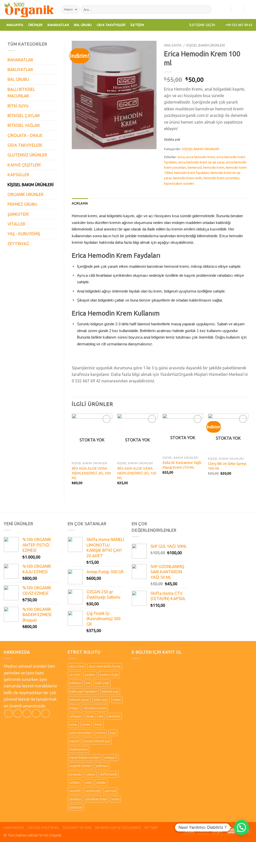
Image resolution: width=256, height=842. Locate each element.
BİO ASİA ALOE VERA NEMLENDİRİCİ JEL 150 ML (136, 473)
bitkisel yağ (110, 691)
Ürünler (35, 25)
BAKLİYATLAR (20, 69)
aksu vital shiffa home (104, 666)
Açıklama (80, 203)
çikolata (75, 799)
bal (88, 683)
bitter (117, 699)
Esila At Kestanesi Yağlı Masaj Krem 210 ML (181, 464)
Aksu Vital (76, 666)
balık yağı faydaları (83, 691)
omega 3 (110, 757)
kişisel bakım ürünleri (179, 183)
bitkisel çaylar (79, 699)
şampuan (75, 807)
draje (90, 716)
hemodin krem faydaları (191, 172)
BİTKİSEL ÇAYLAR (24, 115)
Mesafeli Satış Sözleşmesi (118, 827)
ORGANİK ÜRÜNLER (26, 194)
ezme (73, 724)
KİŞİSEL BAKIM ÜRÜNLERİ (31, 184)
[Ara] (206, 9)
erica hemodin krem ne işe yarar (201, 162)
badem (90, 674)
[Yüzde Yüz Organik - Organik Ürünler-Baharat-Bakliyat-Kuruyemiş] (29, 9)
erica (181, 157)
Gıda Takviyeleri (111, 25)
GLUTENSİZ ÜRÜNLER (27, 155)
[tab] (80, 203)
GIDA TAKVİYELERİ (25, 145)
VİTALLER (16, 224)
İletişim (137, 25)
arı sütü (74, 674)
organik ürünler (80, 765)
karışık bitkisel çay (97, 741)
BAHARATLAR (20, 60)
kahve (100, 732)
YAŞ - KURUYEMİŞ (24, 233)
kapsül (74, 741)
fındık (86, 724)
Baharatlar (58, 25)
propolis (75, 774)
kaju (113, 732)
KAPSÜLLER (18, 174)
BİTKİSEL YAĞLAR (24, 125)
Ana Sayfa (173, 45)
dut (101, 716)
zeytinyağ (92, 790)
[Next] (248, 453)
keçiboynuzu (78, 749)
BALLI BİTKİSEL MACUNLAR (21, 92)
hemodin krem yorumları (221, 178)
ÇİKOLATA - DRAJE (25, 135)
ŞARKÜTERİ (18, 214)
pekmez (102, 765)
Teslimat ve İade (77, 827)
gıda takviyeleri (80, 732)
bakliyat (75, 683)
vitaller (101, 782)
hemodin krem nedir (187, 178)
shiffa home (108, 774)
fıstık (98, 724)
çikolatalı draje (96, 799)
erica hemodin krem (200, 157)
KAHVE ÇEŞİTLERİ (24, 165)
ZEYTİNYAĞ (18, 243)
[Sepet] (249, 9)
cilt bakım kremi (95, 708)
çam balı (110, 790)
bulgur (74, 708)
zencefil (74, 790)
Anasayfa (14, 25)
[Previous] (72, 453)
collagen (75, 716)
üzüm (116, 799)
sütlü (88, 782)
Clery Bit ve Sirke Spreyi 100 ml (227, 465)
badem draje (109, 674)
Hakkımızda (14, 827)
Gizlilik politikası (43, 827)
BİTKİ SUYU (18, 106)
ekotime (114, 716)
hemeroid (195, 167)
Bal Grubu (83, 25)
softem (74, 782)
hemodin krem (213, 167)
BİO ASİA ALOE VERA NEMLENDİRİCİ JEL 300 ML (91, 473)
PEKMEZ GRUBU (22, 204)
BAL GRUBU (18, 79)
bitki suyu (101, 699)
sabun (90, 774)
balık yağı (102, 683)
